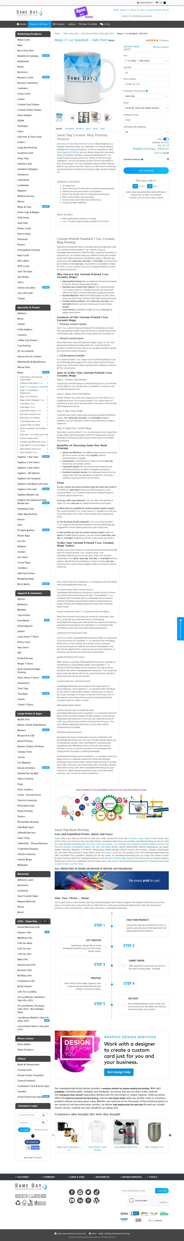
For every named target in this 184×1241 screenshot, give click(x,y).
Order (57, 838)
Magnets (22, 190)
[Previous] (57, 78)
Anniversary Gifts (27, 965)
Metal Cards (24, 40)
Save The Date (25, 271)
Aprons (21, 599)
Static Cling (23, 838)
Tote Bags (33, 693)
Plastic (21, 907)
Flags (20, 784)
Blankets (22, 610)
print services (114, 858)
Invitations (23, 174)
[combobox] (146, 61)
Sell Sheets (23, 277)
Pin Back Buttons (33, 530)
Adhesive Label (25, 880)
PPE (19, 653)
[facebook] (72, 1192)
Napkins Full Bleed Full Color (33, 484)
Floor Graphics (25, 789)
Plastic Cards (24, 228)
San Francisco (133, 844)
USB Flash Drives (26, 573)
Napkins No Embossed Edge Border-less (33, 501)
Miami (87, 847)
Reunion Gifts (25, 970)
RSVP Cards (23, 266)
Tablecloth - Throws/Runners (33, 843)
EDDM (21, 120)
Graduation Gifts (26, 981)
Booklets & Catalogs (33, 55)
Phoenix (67, 847)
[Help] (146, 91)
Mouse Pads (24, 367)
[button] (43, 1122)
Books (21, 66)
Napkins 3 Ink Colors (28, 467)
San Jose (95, 847)
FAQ (102, 128)
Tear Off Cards (25, 293)
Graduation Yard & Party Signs (33, 1086)
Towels (21, 699)
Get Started (146, 170)
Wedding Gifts (25, 938)
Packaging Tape (26, 508)
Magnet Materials (27, 901)
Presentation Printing (29, 250)
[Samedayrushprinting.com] (28, 12)
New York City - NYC (90, 844)
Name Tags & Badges (28, 212)
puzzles (22, 541)
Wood (20, 912)
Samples (22, 1091)
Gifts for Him (24, 954)
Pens (20, 525)
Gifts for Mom (25, 943)
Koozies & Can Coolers (29, 356)
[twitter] (88, 1192)
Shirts (21, 282)
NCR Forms (23, 217)
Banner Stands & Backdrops (32, 725)
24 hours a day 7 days (139, 838)
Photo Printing (25, 811)
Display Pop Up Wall (28, 773)
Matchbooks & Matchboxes (32, 362)
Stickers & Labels (33, 287)
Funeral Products (26, 1080)
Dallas (152, 844)
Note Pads (23, 223)
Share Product (162, 47)
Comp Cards (24, 93)
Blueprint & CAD (26, 735)
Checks (21, 324)
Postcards (23, 239)
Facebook (33, 1142)
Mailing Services (26, 196)
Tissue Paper (24, 562)
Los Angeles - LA (109, 844)
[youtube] (72, 1200)
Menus (21, 201)
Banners (33, 730)
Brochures (23, 72)
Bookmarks (23, 61)
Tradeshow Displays (28, 849)
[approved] (155, 1220)
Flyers (21, 131)
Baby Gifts (23, 959)
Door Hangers (25, 115)
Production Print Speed (134, 91)
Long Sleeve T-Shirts (28, 636)
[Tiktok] (96, 1192)
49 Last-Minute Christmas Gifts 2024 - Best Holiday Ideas (31, 1009)
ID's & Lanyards (26, 351)
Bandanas (22, 604)
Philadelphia (77, 847)
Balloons (22, 313)
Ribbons (22, 546)
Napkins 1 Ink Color (33, 456)
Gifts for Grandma (27, 992)
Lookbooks (23, 185)
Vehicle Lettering (26, 854)
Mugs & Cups (33, 206)
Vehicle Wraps (25, 859)
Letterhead (23, 180)
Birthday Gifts (25, 975)
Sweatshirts (23, 683)
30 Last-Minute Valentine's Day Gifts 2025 (31, 999)
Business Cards (33, 77)
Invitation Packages (28, 169)
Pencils (21, 519)
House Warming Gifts (29, 927)
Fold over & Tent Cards (30, 137)
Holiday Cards (25, 164)
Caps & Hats (24, 615)
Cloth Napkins (25, 329)
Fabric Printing (25, 778)
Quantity (127, 67)
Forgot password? (41, 1130)
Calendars (23, 88)
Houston (145, 844)
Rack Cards (23, 255)
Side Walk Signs (26, 827)
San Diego (105, 847)
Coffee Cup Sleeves (28, 340)
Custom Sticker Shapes (29, 110)
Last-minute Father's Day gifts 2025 (33, 1028)
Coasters (22, 335)
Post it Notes (24, 234)
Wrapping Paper (26, 579)
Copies (21, 99)
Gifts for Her (24, 948)
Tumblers (22, 568)
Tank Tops (23, 688)
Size (125, 55)
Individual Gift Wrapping (135, 127)
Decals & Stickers (33, 767)
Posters (21, 244)
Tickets (21, 298)
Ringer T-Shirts (25, 663)
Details (59, 128)
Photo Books (24, 1044)
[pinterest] (88, 1200)
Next (170, 1135)
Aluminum (23, 885)
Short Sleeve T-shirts (33, 677)
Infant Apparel (25, 626)
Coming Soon (25, 1070)
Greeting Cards (25, 153)
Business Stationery (28, 83)
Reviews (80, 128)
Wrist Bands (33, 584)
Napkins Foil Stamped (29, 478)
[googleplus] (124, 1213)
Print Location (130, 79)
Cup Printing (24, 345)
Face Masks (33, 620)
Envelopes (23, 126)
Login (25, 1130)
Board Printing (25, 741)
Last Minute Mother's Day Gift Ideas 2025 (33, 1019)
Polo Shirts (23, 647)
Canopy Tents (25, 752)
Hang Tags (23, 158)
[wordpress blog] (96, 1200)
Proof (126, 103)
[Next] (116, 78)
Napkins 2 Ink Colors (28, 462)
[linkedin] (80, 1200)
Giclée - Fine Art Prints (29, 795)
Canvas (21, 757)
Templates (69, 128)
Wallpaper (23, 865)
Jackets (21, 631)
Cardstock (23, 890)
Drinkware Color (131, 115)
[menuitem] (21, 24)
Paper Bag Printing (27, 514)
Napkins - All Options (29, 473)
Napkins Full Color (33, 489)
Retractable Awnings (28, 822)
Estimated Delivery (132, 159)
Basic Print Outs (26, 50)
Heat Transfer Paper (28, 896)
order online (112, 861)
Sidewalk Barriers (27, 832)
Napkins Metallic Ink (28, 494)
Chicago (122, 844)
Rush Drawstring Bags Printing (29, 670)
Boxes (21, 318)
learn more (106, 852)
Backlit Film (24, 719)
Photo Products (25, 1049)
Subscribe (161, 1191)
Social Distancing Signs (33, 1096)
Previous (53, 1135)
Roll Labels (23, 261)
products (130, 858)
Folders (21, 142)
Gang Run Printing (27, 147)
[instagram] (80, 1192)
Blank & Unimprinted (28, 1064)
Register (38, 1157)
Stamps (21, 552)
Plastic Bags (24, 535)
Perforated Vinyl (26, 805)
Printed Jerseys (25, 658)
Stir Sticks (23, 557)
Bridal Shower (25, 986)
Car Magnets (24, 762)
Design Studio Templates (31, 1075)
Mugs (33, 372)
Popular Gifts (33, 932)
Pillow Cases (24, 642)
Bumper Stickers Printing (31, 746)
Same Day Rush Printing (68, 152)
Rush (95, 128)
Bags (20, 45)
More (88, 128)
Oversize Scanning (27, 800)
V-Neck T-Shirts (25, 704)
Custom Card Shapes (28, 104)
